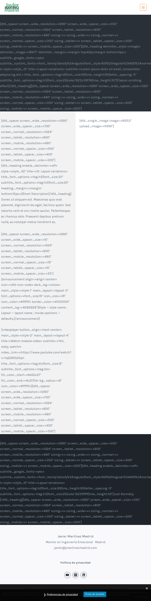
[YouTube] (67, 575)
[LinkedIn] (83, 575)
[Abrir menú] (143, 7)
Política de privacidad (75, 562)
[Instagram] (75, 575)
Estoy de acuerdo (94, 594)
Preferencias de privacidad (62, 594)
